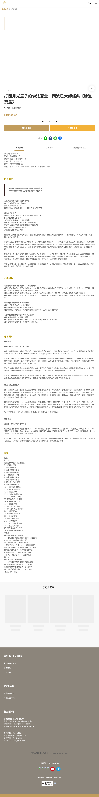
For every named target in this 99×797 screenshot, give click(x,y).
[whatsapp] (55, 138)
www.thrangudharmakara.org (19, 726)
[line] (45, 138)
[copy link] (60, 138)
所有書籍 (14, 9)
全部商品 (5, 9)
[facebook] (50, 138)
